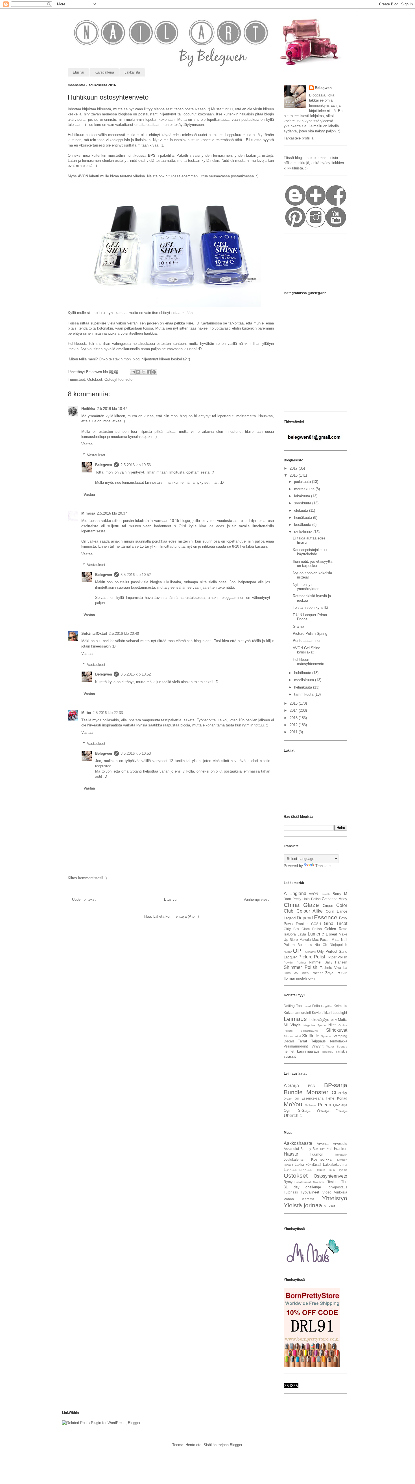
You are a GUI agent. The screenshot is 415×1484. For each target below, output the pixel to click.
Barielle (325, 894)
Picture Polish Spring (310, 633)
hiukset (329, 1206)
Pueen (324, 1104)
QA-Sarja (340, 1105)
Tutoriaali (291, 1192)
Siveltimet (319, 1182)
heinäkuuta (303, 517)
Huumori (316, 1154)
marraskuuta (305, 489)
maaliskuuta (304, 680)
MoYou (293, 1104)
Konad (342, 1098)
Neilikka (88, 409)
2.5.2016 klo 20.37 (112, 513)
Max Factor (321, 939)
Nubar (288, 951)
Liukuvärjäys (319, 1020)
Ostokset (94, 379)
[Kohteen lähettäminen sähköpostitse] (133, 372)
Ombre (342, 1025)
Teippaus (318, 1041)
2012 (294, 725)
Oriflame (310, 951)
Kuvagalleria (104, 72)
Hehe (330, 1098)
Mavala (305, 939)
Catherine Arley (334, 899)
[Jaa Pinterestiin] (154, 372)
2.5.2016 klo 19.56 (136, 465)
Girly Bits (291, 929)
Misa (335, 939)
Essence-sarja (313, 1098)
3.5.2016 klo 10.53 (136, 753)
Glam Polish (312, 929)
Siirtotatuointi (292, 1036)
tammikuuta (304, 694)
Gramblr (299, 626)
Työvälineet (310, 1192)
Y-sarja (341, 1110)
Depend (305, 917)
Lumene (316, 934)
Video (326, 1192)
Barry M (340, 894)
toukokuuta (303, 532)
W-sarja (323, 1110)
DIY (322, 1148)
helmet (289, 1051)
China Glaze (301, 905)
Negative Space (314, 1025)
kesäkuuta (303, 524)
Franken (302, 924)
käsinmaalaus (308, 1051)
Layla (302, 934)
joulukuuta (303, 481)
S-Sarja (304, 1110)
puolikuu (327, 1051)
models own (305, 978)
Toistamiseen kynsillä (310, 607)
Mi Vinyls (292, 1025)
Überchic (293, 1115)
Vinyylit (317, 1046)
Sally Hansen (336, 962)
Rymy (288, 1182)
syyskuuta (303, 503)
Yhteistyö (334, 1198)
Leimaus (295, 1019)
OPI (298, 950)
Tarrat (302, 1041)
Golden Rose (335, 929)
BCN (311, 1086)
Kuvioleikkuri (322, 1012)
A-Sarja (291, 1085)
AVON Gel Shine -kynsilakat (307, 650)
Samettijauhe (309, 1030)
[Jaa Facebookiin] (149, 372)
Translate (323, 866)
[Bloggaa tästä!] (138, 372)
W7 (296, 973)
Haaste (291, 1154)
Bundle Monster (306, 1092)
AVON (313, 894)
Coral (330, 911)
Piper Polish (338, 957)
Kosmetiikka (321, 1159)
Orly (320, 951)
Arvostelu (340, 1143)
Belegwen (103, 465)
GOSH (316, 924)
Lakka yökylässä (308, 1164)
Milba (86, 713)
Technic (326, 967)
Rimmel (315, 962)
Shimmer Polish (300, 967)
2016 (294, 475)
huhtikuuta (303, 673)
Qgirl (287, 1110)
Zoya (329, 973)
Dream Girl (291, 1098)
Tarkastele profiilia (298, 138)
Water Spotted (336, 1046)
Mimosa (88, 513)
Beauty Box (309, 1148)
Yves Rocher (312, 973)
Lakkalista (132, 72)
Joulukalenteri (294, 1159)
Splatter (326, 1036)
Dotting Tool (293, 1006)
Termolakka (338, 1041)
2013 (294, 718)
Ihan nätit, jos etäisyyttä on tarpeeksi (312, 563)
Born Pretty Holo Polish (302, 899)
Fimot (307, 1006)
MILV (334, 1019)
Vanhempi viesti (257, 899)
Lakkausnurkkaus (298, 1169)
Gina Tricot (336, 923)
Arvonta (323, 1143)
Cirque (328, 906)
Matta (342, 1020)
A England (295, 893)
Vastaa (87, 444)
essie (342, 972)
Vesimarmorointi (296, 1046)
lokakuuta (302, 496)
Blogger (236, 1445)
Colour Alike (309, 911)
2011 (294, 732)
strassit (290, 1056)
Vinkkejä (340, 1192)
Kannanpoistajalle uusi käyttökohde (311, 552)
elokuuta (301, 510)
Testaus (333, 1182)
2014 (294, 710)
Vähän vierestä (299, 1199)
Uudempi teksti (84, 899)
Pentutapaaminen (307, 640)
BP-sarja (335, 1085)
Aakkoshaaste (298, 1143)
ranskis (341, 1051)
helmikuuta (303, 687)
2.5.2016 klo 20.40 (124, 633)
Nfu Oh (320, 945)
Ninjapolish (338, 945)
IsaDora (290, 934)
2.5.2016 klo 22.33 (108, 713)
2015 (294, 703)
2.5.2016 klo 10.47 (112, 409)
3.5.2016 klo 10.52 (136, 575)
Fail (329, 1149)
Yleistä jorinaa (303, 1205)
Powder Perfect (295, 962)
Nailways (310, 1105)
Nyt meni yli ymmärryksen (306, 586)
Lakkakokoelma (335, 1164)
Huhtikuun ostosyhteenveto (308, 661)
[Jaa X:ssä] (143, 372)
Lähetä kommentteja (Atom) (176, 916)
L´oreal (331, 934)
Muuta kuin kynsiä (332, 1169)
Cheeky (339, 1092)
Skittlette (310, 1035)
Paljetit (288, 1030)
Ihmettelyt (341, 1154)
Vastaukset (96, 455)
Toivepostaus (337, 1187)
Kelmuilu (340, 1006)
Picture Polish (312, 956)
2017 (294, 468)
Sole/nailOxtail (94, 633)
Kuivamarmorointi (297, 1012)
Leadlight (340, 1012)
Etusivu (78, 72)
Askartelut (291, 1148)
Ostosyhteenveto (118, 379)
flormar (289, 978)
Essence (325, 917)
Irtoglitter (326, 1006)
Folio (316, 1006)
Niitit (332, 1025)
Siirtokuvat (336, 1030)
